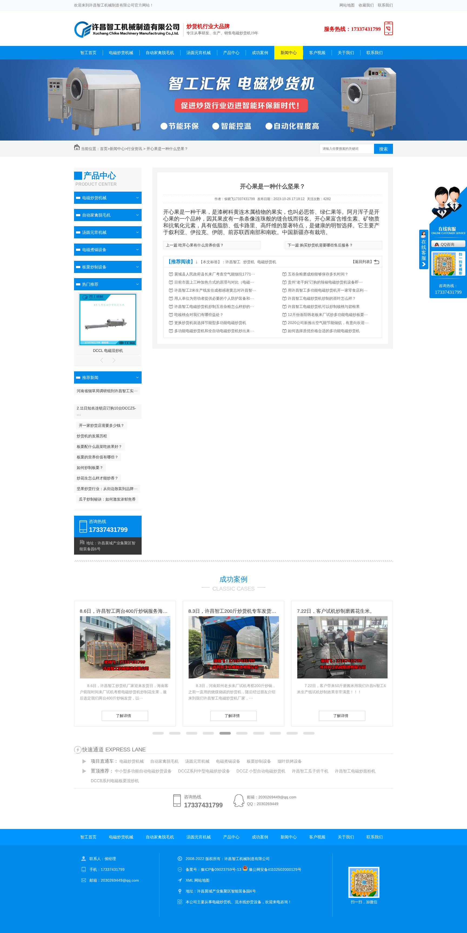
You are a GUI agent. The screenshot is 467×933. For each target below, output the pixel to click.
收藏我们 (366, 5)
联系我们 (385, 5)
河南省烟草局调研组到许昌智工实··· (107, 391)
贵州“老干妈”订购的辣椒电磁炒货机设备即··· (325, 282)
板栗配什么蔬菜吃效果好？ (99, 446)
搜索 (383, 149)
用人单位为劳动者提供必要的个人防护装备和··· (214, 298)
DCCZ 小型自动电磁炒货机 (260, 771)
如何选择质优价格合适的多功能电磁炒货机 (324, 331)
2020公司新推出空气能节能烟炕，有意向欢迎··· (328, 323)
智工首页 (88, 52)
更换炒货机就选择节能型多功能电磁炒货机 (210, 323)
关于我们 (346, 52)
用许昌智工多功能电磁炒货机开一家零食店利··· (328, 290)
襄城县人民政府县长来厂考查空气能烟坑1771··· (214, 274)
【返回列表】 (362, 261)
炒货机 (249, 262)
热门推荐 (90, 284)
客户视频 (317, 52)
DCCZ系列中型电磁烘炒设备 (204, 771)
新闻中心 (289, 52)
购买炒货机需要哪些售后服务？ (326, 245)
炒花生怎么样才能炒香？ (97, 478)
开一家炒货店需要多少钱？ (101, 425)
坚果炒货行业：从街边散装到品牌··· (107, 489)
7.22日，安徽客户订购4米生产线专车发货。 (342, 611)
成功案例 (260, 52)
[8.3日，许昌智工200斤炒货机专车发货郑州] (125, 677)
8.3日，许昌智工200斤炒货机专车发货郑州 (125, 611)
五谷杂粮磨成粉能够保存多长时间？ (318, 274)
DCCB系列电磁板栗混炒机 (115, 780)
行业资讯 (134, 148)
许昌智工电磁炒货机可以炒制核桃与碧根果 (324, 306)
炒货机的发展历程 (92, 436)
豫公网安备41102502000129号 (274, 869)
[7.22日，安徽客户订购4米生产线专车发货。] (342, 677)
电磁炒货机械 (121, 52)
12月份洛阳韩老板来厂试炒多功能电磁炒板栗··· (328, 314)
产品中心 (231, 52)
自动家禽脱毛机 (160, 52)
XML (190, 880)
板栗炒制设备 (94, 267)
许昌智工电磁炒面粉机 (355, 771)
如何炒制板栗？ (90, 467)
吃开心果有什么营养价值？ (201, 245)
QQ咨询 (447, 244)
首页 (104, 148)
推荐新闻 (90, 377)
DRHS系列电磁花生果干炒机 (108, 350)
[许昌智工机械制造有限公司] (126, 42)
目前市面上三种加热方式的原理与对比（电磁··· (214, 282)
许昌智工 (233, 262)
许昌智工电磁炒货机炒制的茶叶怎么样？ (322, 298)
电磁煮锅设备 (94, 249)
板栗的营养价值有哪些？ (97, 457)
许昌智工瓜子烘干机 (310, 771)
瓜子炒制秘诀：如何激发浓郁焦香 (107, 499)
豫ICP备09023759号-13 (221, 869)
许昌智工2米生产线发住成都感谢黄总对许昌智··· (215, 290)
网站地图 (347, 5)
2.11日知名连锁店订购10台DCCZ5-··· (106, 411)
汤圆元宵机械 (198, 52)
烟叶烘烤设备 (290, 761)
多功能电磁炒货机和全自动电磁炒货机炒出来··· (214, 331)
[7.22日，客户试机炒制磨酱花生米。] (234, 677)
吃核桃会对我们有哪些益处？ (199, 314)
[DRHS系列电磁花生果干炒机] (107, 344)
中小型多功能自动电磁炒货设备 (143, 771)
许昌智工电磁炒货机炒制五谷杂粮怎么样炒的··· (214, 306)
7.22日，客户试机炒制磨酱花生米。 (227, 611)
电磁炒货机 (266, 262)
